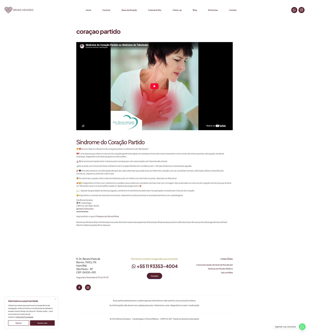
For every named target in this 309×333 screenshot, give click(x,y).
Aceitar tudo (42, 323)
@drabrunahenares (85, 208)
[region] (31, 312)
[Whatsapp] (302, 326)
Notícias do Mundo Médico (220, 268)
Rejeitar (18, 323)
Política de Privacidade (24, 317)
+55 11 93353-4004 (157, 266)
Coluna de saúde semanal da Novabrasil (214, 264)
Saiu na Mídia (227, 272)
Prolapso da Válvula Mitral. (107, 216)
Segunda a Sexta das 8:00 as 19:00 (92, 277)
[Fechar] (55, 299)
